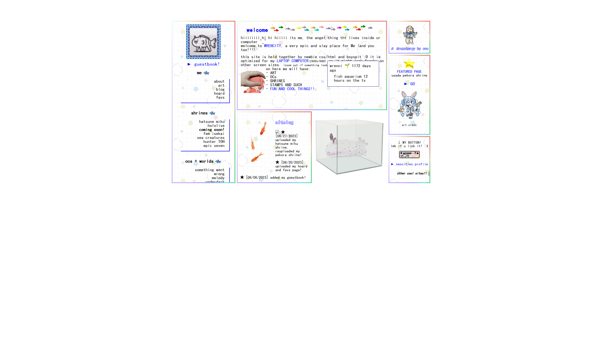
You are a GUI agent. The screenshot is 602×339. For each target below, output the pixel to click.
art (221, 85)
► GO (409, 83)
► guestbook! (203, 63)
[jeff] (348, 180)
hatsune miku (212, 121)
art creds (409, 124)
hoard (219, 93)
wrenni (336, 66)
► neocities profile (409, 164)
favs (220, 97)
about (219, 81)
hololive (216, 125)
